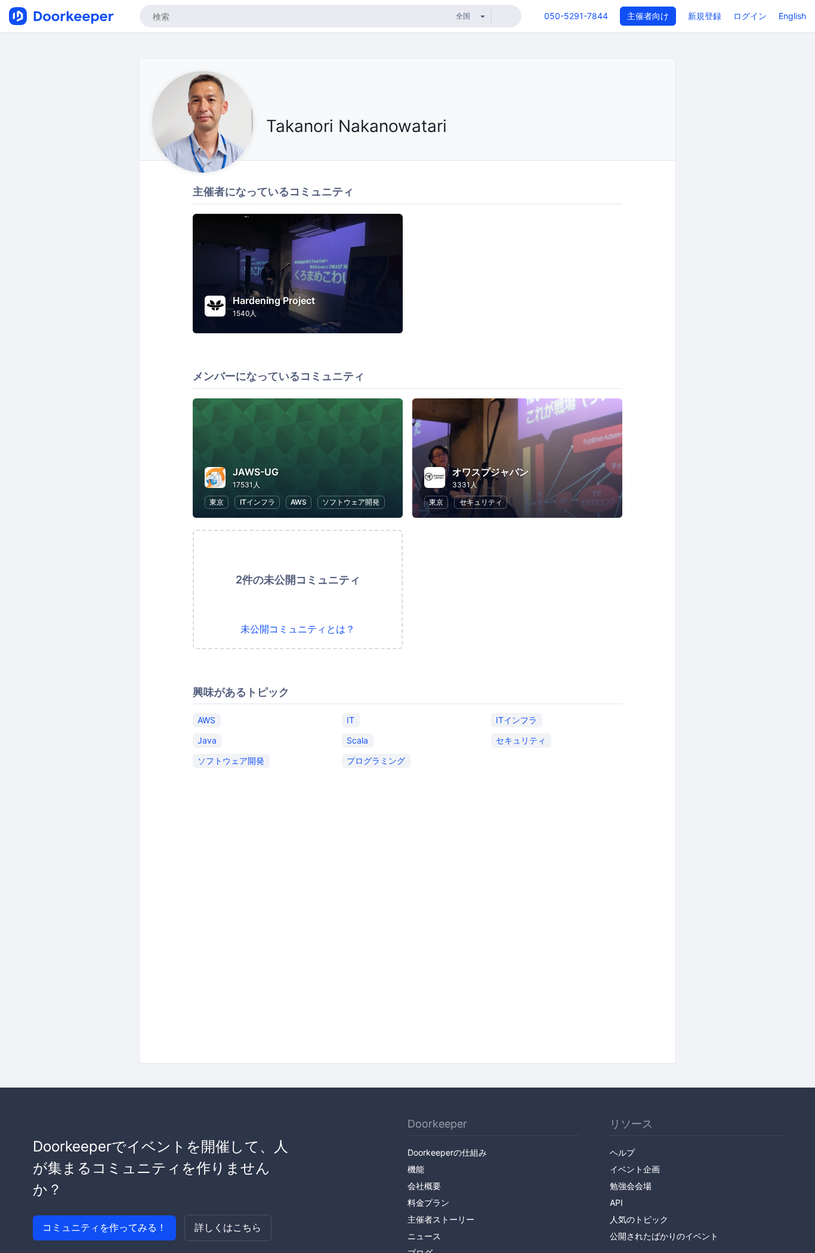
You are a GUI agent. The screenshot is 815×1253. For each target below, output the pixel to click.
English (792, 16)
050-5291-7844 (576, 16)
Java (207, 740)
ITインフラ (257, 501)
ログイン (750, 16)
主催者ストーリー (440, 1219)
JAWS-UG (256, 472)
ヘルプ (622, 1152)
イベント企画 (635, 1169)
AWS (299, 501)
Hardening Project (274, 300)
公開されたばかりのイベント (664, 1236)
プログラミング (376, 760)
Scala (357, 740)
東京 (216, 501)
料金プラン (428, 1202)
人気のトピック (639, 1219)
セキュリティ (480, 501)
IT (350, 719)
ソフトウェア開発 (350, 501)
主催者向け (648, 16)
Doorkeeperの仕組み (447, 1152)
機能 (415, 1169)
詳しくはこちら (228, 1227)
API (616, 1202)
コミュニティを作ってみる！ (104, 1227)
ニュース (424, 1236)
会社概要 (424, 1186)
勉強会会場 (631, 1186)
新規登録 (704, 16)
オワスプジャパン (490, 472)
